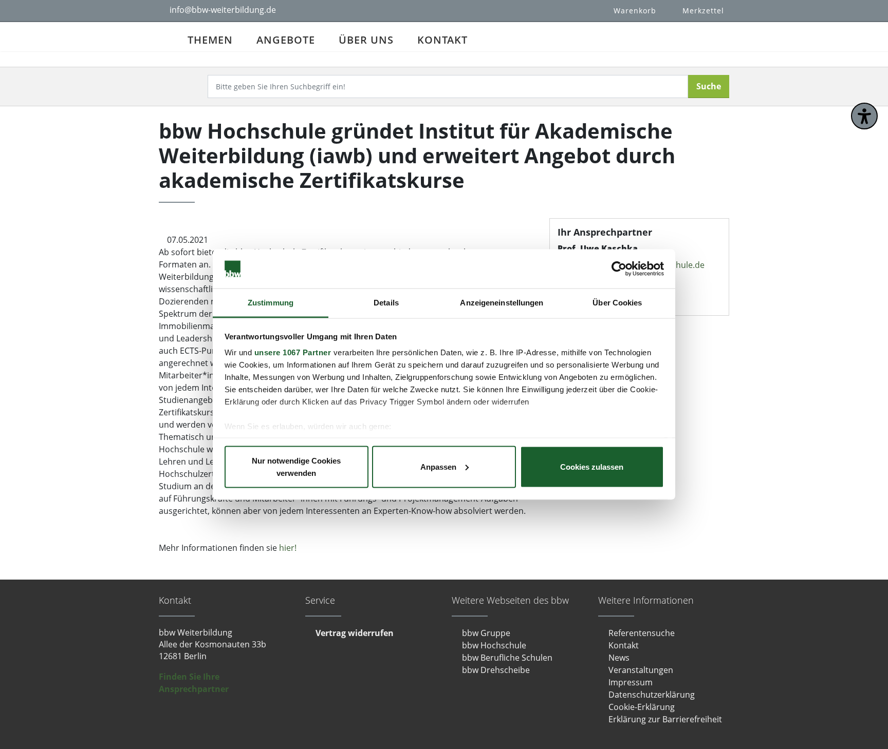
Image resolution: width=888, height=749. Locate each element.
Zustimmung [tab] (270, 302)
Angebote (285, 40)
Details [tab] (386, 302)
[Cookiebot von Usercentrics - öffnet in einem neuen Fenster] (619, 269)
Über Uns (366, 40)
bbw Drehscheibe (496, 670)
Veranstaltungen (640, 670)
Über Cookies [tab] (617, 302)
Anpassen (438, 466)
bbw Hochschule (494, 645)
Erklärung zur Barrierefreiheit (665, 719)
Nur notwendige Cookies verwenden (296, 466)
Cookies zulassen (591, 466)
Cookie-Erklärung (641, 707)
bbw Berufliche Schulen (507, 657)
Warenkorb (635, 10)
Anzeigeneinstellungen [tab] (501, 302)
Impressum (630, 682)
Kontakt (442, 40)
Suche (708, 86)
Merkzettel (703, 10)
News (619, 657)
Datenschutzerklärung (651, 694)
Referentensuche (641, 633)
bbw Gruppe (486, 633)
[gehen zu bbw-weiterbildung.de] (167, 36)
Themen (210, 40)
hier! (288, 547)
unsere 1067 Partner (292, 352)
